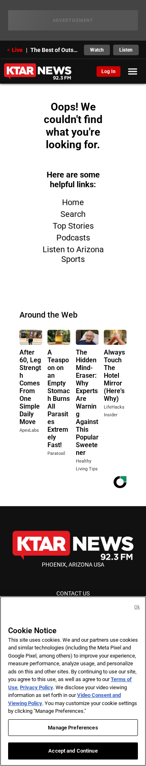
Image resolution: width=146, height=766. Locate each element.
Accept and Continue (72, 751)
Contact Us (73, 593)
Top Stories (73, 226)
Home (73, 202)
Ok (137, 607)
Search (73, 214)
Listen (126, 50)
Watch (97, 50)
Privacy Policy (36, 687)
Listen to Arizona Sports (73, 254)
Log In (108, 71)
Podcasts (73, 237)
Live (17, 50)
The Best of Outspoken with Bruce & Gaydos (54, 50)
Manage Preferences (73, 728)
